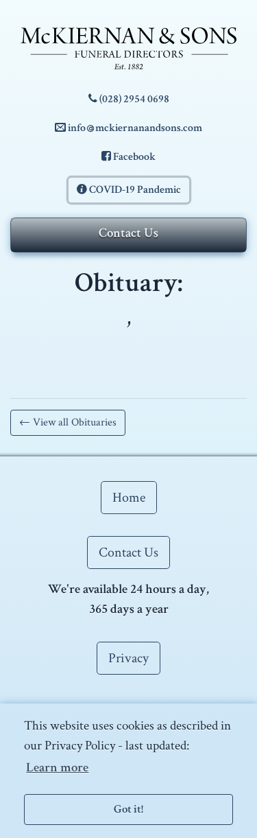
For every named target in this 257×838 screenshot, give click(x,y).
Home (128, 498)
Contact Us (128, 233)
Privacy (128, 658)
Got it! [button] (128, 809)
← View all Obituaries (68, 422)
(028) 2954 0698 (133, 99)
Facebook (133, 157)
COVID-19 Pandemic (134, 190)
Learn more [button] (57, 767)
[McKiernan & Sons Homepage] (128, 48)
